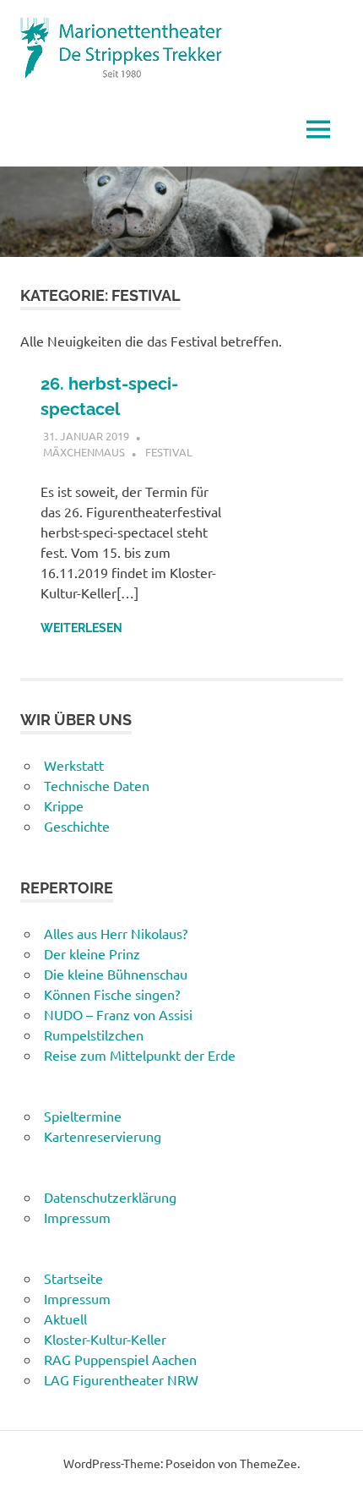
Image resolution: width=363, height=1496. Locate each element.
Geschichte (77, 825)
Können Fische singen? (112, 994)
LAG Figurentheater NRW (121, 1379)
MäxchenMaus (84, 452)
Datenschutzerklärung (110, 1196)
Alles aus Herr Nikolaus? (115, 933)
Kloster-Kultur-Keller (105, 1338)
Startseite (73, 1277)
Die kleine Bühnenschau (115, 973)
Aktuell (65, 1318)
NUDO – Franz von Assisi (118, 1014)
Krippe (64, 805)
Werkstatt (74, 764)
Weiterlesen (81, 628)
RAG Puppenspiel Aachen (120, 1359)
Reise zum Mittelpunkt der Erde (140, 1054)
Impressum (77, 1217)
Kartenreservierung (102, 1135)
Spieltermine (83, 1115)
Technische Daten (96, 785)
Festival (168, 452)
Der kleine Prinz (92, 953)
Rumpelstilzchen (94, 1034)
